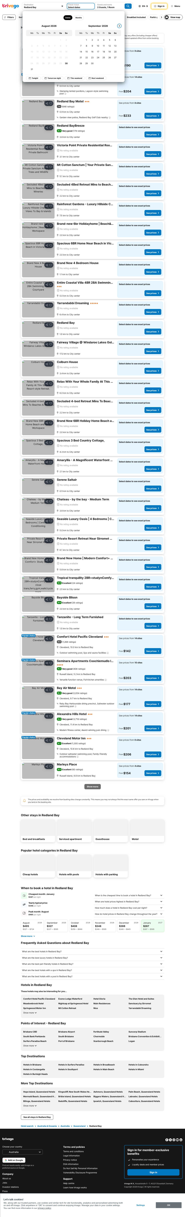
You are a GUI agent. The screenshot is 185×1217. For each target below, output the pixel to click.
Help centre (68, 1183)
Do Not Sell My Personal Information (80, 1168)
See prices (151, 65)
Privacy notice (70, 1160)
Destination (28, 5)
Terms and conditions (73, 1151)
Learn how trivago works (75, 1187)
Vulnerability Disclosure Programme (80, 1172)
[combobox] (44, 7)
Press (5, 1191)
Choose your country (12, 1146)
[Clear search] (62, 6)
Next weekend (98, 78)
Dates (67, 18)
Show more (28, 1012)
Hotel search (27, 1126)
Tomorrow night (54, 78)
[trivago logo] (10, 6)
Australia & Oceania (47, 1126)
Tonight (35, 78)
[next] (119, 26)
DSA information (71, 1164)
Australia (65, 1126)
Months (78, 18)
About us (6, 1178)
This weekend (76, 78)
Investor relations (10, 1187)
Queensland (79, 1126)
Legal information (71, 1155)
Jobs (4, 1182)
